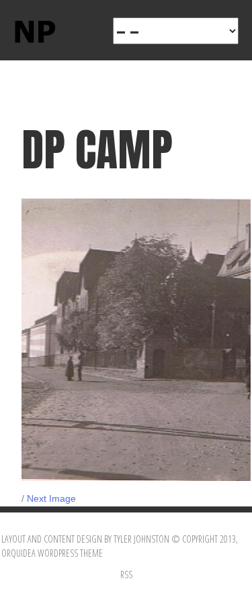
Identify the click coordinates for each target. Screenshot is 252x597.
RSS (126, 574)
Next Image (51, 498)
